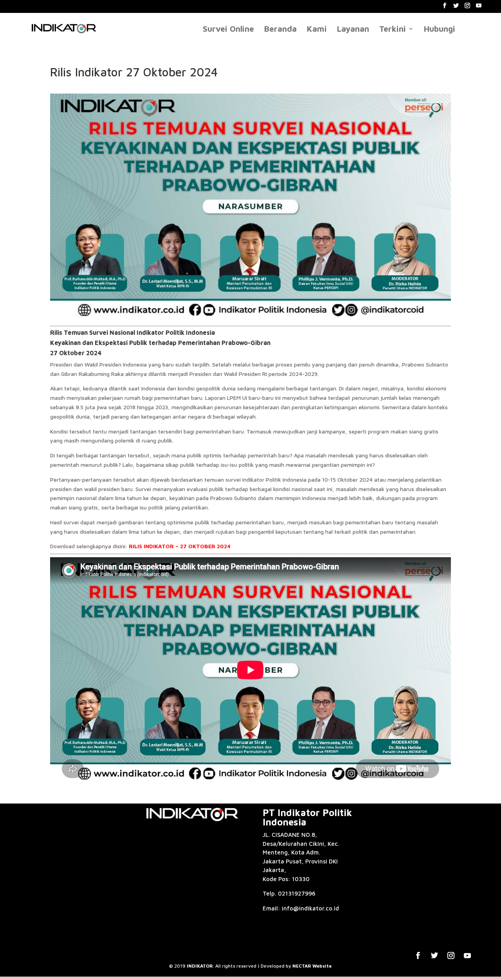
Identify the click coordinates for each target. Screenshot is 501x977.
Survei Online (228, 29)
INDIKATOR (200, 966)
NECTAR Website (312, 966)
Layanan (353, 29)
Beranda (280, 29)
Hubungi (439, 29)
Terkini (392, 29)
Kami (317, 29)
